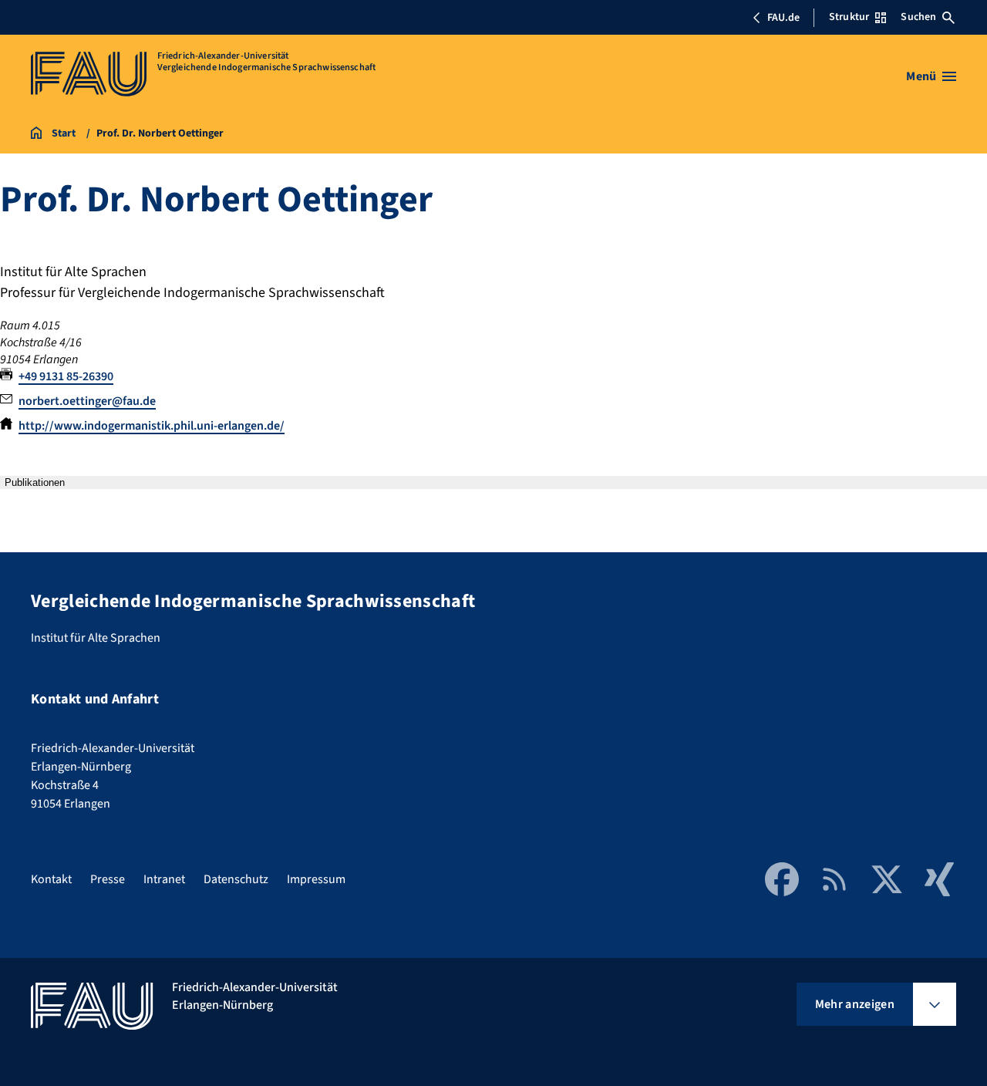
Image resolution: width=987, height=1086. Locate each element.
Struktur (849, 17)
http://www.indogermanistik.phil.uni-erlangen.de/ (152, 425)
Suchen (918, 17)
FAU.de (783, 17)
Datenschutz (236, 879)
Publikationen (35, 482)
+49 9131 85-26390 (66, 376)
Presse (107, 879)
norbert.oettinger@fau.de (87, 401)
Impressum (316, 879)
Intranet (164, 879)
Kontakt (51, 879)
